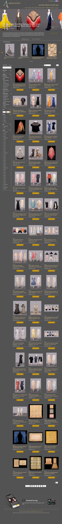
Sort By (43, 65)
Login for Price (19, 89)
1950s (7, 176)
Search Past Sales (38, 7)
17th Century (7, 152)
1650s (7, 136)
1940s (7, 175)
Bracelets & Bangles (6, 80)
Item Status (5, 70)
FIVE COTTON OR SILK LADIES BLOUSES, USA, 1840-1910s (51, 344)
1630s (7, 133)
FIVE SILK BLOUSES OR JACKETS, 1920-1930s (18, 240)
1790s (7, 151)
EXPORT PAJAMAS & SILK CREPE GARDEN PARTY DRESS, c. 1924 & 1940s (51, 189)
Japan (7, 120)
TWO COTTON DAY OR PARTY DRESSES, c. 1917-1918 (35, 344)
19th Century (7, 184)
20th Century (7, 187)
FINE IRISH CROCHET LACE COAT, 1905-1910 (19, 163)
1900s (7, 169)
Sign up (52, 7)
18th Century (7, 167)
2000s (7, 185)
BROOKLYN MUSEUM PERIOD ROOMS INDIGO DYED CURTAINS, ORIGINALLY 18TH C (20, 448)
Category (4, 74)
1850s (7, 160)
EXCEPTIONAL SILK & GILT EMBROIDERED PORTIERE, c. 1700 (52, 58)
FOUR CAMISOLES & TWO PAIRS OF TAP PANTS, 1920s (50, 240)
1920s (7, 172)
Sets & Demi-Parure (6, 83)
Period (4, 130)
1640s (7, 134)
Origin (4, 114)
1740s (7, 143)
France (7, 117)
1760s (7, 146)
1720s (7, 140)
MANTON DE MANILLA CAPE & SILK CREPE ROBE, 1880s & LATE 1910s (35, 215)
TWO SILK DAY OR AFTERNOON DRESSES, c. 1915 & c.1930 (20, 395)
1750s (7, 145)
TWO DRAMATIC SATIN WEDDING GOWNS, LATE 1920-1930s (20, 422)
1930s (7, 173)
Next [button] (60, 52)
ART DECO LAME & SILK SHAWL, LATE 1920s (18, 137)
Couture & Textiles (5, 93)
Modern (7, 188)
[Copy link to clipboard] (51, 33)
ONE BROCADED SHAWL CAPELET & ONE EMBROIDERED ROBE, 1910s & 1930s (20, 112)
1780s (7, 149)
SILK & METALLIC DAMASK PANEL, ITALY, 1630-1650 (50, 447)
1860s (7, 161)
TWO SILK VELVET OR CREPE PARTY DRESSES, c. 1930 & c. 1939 (50, 138)
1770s (7, 148)
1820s (7, 155)
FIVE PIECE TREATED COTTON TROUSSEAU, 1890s (35, 240)
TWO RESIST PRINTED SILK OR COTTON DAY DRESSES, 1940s (35, 188)
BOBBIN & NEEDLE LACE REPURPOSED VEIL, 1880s (34, 318)
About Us (43, 7)
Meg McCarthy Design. (37, 512)
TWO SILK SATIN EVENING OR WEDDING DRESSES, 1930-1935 (51, 292)
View (55, 65)
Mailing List (48, 7)
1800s (7, 154)
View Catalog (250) (52, 28)
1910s (7, 170)
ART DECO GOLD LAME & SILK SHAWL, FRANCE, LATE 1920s (51, 163)
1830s (7, 157)
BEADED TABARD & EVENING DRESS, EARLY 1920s (35, 111)
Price (3, 109)
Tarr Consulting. (47, 512)
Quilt (7, 127)
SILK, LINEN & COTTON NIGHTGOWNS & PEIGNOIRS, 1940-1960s (35, 267)
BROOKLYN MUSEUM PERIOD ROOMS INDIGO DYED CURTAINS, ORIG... (38, 58)
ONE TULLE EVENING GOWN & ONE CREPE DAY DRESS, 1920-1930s (20, 215)
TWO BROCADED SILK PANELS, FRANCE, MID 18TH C (20, 473)
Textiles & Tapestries (6, 77)
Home (26, 7)
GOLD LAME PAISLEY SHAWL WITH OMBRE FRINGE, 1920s (19, 85)
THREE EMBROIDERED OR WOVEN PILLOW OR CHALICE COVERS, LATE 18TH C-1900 (50, 422)
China (7, 115)
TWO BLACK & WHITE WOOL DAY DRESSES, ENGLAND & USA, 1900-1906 (19, 318)
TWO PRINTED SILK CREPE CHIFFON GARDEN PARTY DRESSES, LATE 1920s (35, 163)
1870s (7, 163)
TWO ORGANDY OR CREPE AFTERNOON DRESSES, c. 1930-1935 (20, 293)
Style (3, 124)
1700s (7, 139)
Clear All (9, 65)
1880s (7, 164)
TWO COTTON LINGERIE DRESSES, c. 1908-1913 (18, 344)
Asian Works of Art (5, 89)
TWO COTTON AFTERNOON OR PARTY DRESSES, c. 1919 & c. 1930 (51, 370)
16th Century (7, 137)
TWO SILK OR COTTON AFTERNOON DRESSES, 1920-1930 (35, 396)
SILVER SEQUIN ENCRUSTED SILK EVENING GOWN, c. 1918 (19, 369)
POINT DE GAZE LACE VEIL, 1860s (9, 58)
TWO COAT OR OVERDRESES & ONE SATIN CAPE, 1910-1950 (51, 214)
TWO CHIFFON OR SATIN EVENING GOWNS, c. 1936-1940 (51, 395)
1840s (7, 158)
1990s (7, 182)
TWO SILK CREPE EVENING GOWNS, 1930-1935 (35, 85)
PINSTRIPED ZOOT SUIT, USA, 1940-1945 (23, 58)
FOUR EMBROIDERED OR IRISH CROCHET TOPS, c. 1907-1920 (51, 318)
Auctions (29, 7)
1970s (7, 179)
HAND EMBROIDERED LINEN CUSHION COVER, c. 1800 (35, 447)
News (33, 7)
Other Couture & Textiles (6, 101)
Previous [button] (1, 52)
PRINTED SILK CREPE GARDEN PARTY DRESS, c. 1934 (51, 85)
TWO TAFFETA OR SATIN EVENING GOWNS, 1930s (49, 111)
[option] (9, 51)
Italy (7, 118)
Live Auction (7, 21)
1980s (7, 181)
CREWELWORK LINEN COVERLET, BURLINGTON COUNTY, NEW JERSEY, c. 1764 (35, 422)
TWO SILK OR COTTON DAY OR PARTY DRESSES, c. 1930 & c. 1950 (35, 293)
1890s (7, 166)
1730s (7, 142)
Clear (10, 70)
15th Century (7, 131)
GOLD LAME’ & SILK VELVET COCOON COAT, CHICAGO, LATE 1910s (36, 138)
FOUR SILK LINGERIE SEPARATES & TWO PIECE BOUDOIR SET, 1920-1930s (18, 267)
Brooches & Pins (5, 86)
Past (7, 71)
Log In (57, 7)
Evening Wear (7, 126)
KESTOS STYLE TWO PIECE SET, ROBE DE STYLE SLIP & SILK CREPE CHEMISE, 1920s (51, 267)
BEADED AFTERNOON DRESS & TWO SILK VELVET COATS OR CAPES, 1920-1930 (35, 370)
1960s (7, 178)
